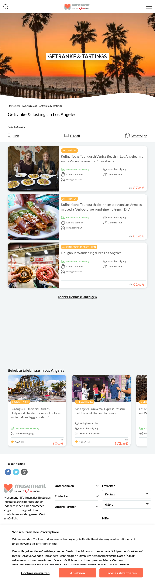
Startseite (13, 105)
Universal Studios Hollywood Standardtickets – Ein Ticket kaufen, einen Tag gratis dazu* (36, 413)
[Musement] (77, 7)
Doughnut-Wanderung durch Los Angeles (91, 253)
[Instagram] (24, 472)
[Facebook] (7, 472)
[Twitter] (15, 472)
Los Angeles (29, 105)
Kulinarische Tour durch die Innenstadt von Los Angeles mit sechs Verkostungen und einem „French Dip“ (101, 206)
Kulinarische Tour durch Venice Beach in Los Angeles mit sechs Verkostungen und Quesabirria (102, 158)
